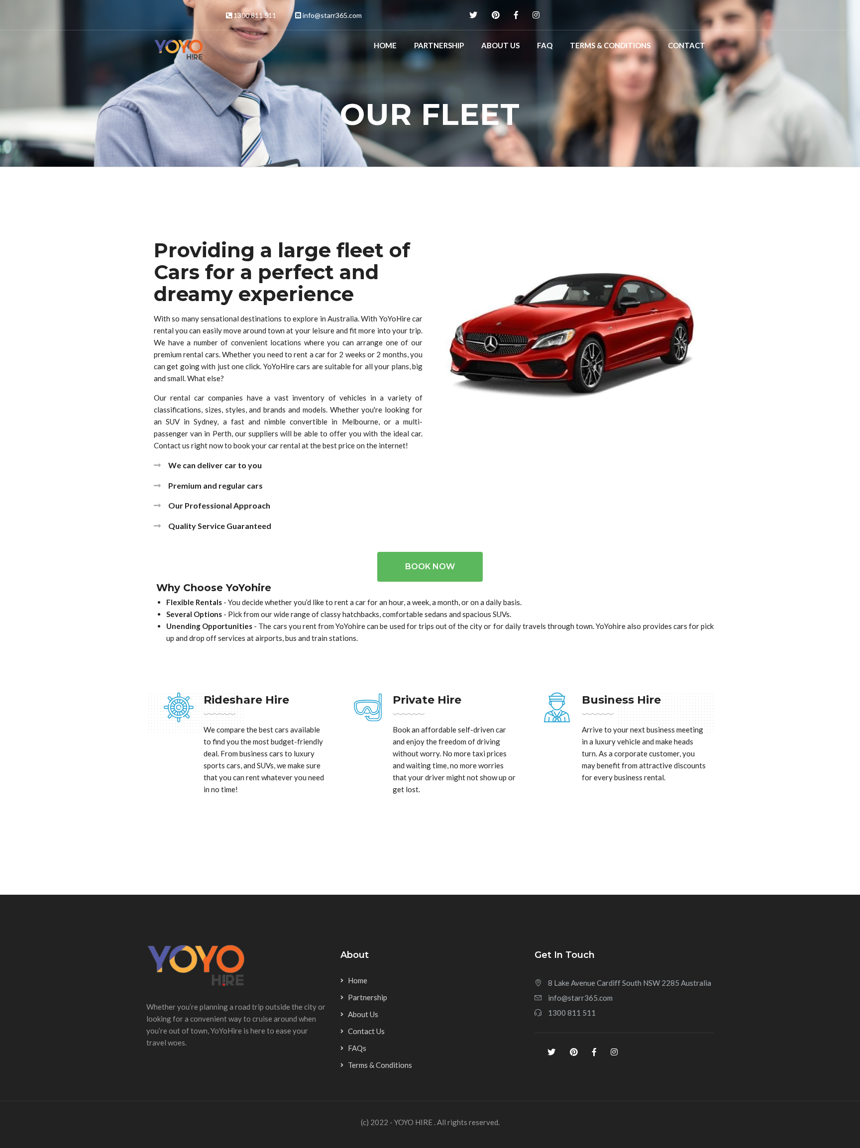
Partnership (439, 45)
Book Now (430, 566)
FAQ (544, 45)
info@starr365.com (332, 15)
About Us (500, 45)
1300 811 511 (254, 15)
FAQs (357, 1048)
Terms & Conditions (610, 45)
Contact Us (366, 1031)
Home (385, 45)
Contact (686, 45)
